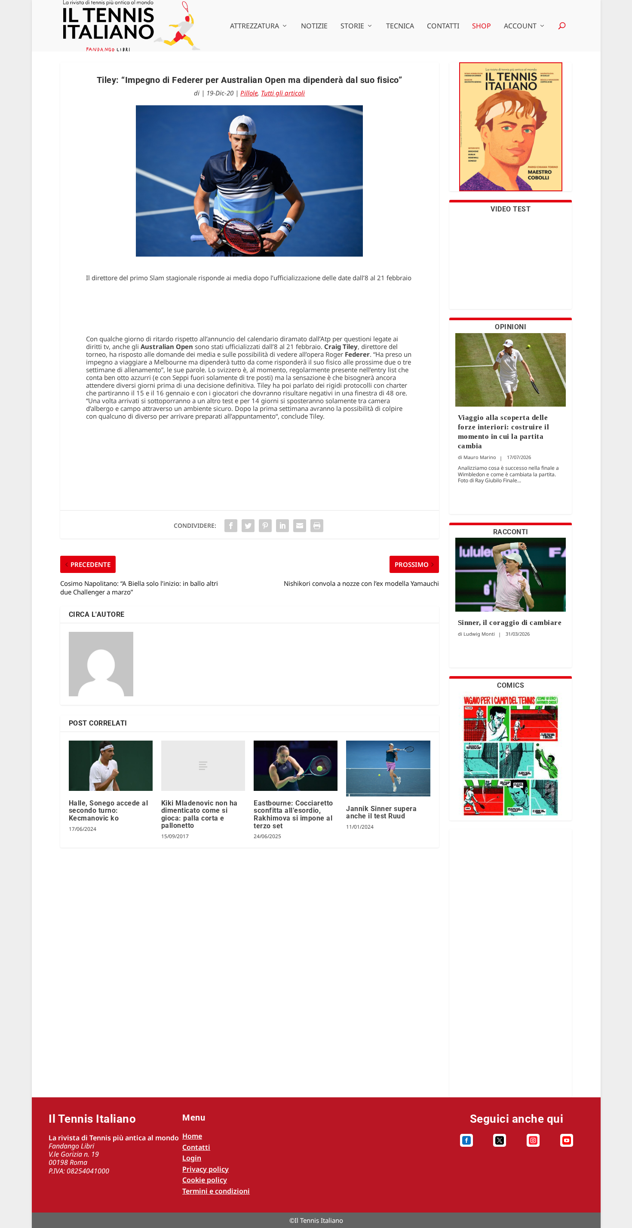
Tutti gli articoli (283, 93)
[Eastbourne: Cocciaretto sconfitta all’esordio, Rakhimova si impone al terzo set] (295, 766)
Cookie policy (204, 1180)
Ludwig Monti (479, 634)
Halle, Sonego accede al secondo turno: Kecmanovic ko (108, 810)
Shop (481, 26)
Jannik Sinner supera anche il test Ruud (381, 813)
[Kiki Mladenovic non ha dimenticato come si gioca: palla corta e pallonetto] (203, 766)
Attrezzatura (254, 26)
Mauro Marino (479, 457)
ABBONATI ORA (510, 132)
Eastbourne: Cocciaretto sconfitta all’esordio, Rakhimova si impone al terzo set (293, 814)
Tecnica (400, 26)
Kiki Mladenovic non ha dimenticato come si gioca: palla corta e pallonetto (199, 814)
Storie (352, 26)
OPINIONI (510, 327)
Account (520, 26)
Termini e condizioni (216, 1191)
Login (191, 1158)
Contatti (443, 26)
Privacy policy (205, 1169)
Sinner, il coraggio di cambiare (510, 623)
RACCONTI (510, 532)
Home (192, 1136)
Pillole (249, 93)
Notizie (314, 26)
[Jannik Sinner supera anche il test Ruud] (388, 768)
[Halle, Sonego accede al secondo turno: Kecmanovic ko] (111, 766)
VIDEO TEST (511, 209)
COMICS (510, 685)
